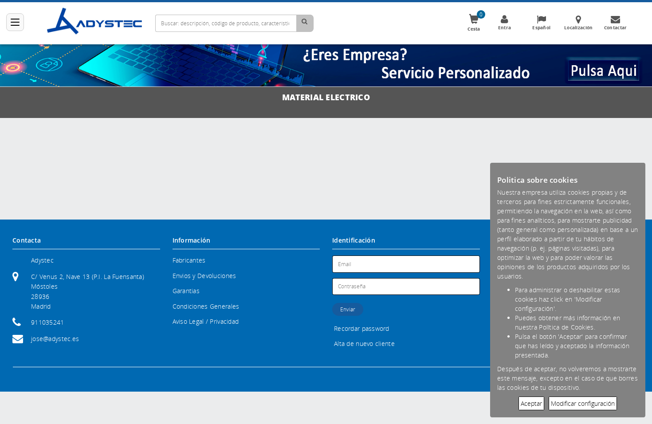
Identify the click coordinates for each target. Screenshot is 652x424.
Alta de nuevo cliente (364, 343)
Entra (504, 27)
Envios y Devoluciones (204, 275)
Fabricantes (189, 260)
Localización (578, 27)
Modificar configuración (583, 403)
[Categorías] (15, 22)
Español (541, 27)
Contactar (615, 27)
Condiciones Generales (206, 306)
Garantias (186, 291)
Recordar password (361, 328)
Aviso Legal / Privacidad (206, 321)
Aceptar (531, 403)
